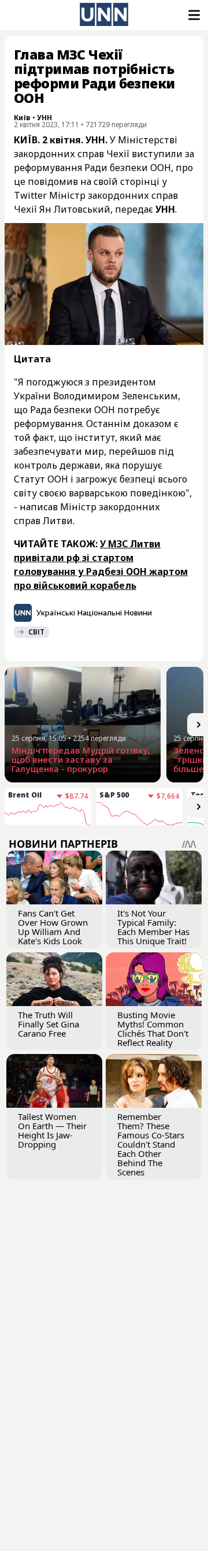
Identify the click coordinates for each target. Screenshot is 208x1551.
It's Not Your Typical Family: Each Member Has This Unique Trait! (153, 927)
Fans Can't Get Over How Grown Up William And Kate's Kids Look (53, 927)
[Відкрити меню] (193, 15)
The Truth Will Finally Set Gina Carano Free (48, 1024)
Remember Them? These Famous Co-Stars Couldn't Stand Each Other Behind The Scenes (150, 1144)
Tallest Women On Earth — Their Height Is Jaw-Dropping (52, 1130)
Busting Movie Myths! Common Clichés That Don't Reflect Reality (152, 1028)
